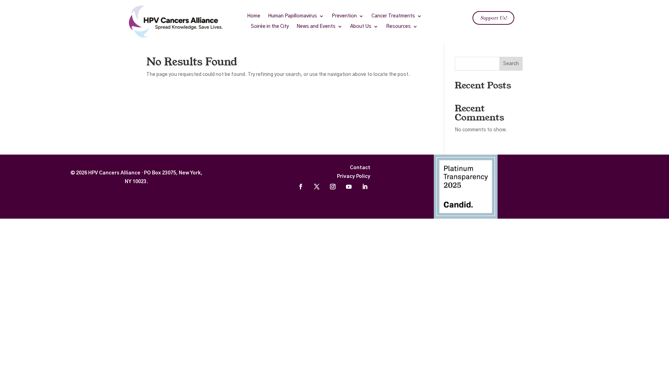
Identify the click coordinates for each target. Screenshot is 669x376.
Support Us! (493, 18)
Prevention (344, 16)
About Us (360, 26)
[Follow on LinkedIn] (364, 186)
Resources (398, 26)
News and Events (316, 26)
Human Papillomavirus (292, 16)
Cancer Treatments (393, 16)
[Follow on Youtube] (348, 186)
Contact (360, 167)
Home (253, 16)
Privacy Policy (353, 176)
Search (511, 63)
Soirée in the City (270, 26)
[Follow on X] (316, 186)
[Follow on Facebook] (300, 186)
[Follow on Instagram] (332, 186)
